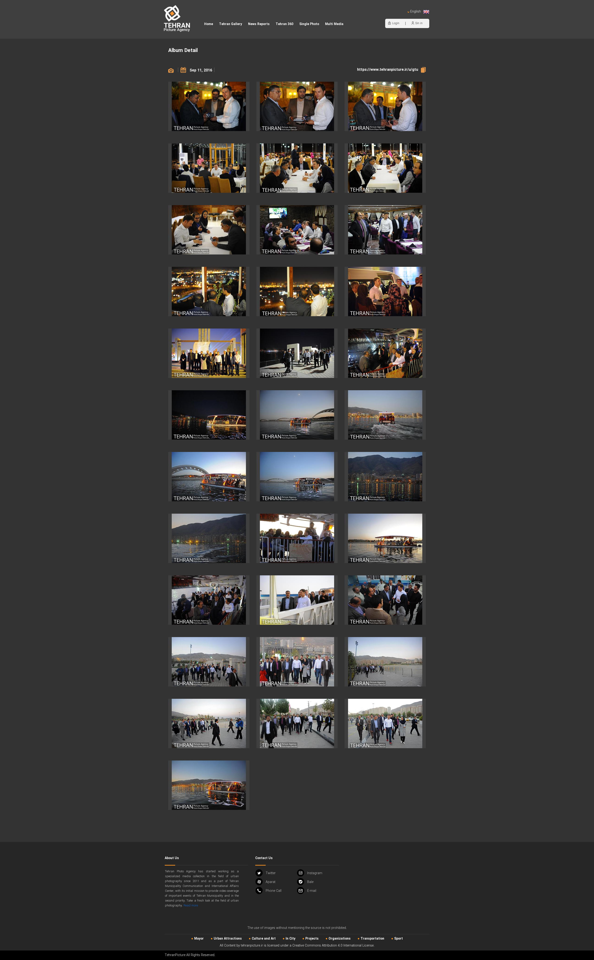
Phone (273, 890)
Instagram (314, 873)
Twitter (271, 873)
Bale (310, 882)
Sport (398, 938)
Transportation (372, 938)
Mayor (199, 938)
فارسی (400, 16)
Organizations (340, 938)
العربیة (389, 16)
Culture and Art (264, 938)
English (415, 11)
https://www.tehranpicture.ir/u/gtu (387, 70)
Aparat (270, 882)
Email (311, 890)
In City (290, 938)
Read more (191, 905)
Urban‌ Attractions (228, 938)
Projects (312, 938)
